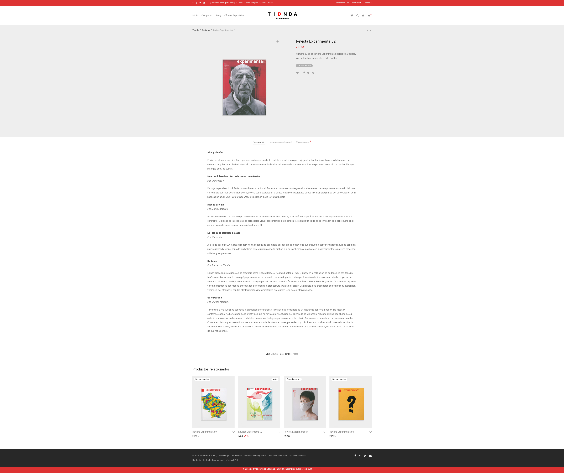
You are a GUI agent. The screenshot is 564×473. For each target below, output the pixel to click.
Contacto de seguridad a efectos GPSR (221, 460)
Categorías (207, 15)
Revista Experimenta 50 (341, 431)
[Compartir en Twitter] (308, 73)
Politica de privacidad (277, 455)
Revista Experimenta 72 (250, 431)
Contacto (368, 3)
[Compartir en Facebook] (304, 73)
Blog (218, 15)
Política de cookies (297, 455)
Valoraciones (303, 142)
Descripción (259, 142)
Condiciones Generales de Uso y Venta (248, 455)
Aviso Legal (224, 455)
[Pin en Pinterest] (313, 73)
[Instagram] (196, 3)
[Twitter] (200, 3)
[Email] (204, 3)
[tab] (259, 142)
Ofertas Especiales (234, 15)
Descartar (316, 469)
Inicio (195, 15)
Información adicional (281, 142)
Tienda (195, 30)
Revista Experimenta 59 (204, 431)
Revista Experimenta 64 (296, 431)
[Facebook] (192, 3)
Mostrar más (197, 436)
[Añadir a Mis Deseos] (298, 73)
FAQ (215, 455)
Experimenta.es (342, 3)
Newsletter (356, 3)
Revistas (206, 30)
